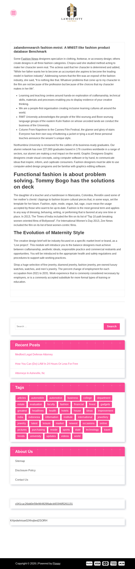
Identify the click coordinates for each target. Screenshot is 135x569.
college (87, 397)
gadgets (105, 404)
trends (21, 436)
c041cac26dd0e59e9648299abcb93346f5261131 (44, 503)
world (77, 436)
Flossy (56, 563)
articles (21, 397)
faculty (51, 404)
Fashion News (29, 58)
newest (73, 423)
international (85, 417)
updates (51, 436)
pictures (22, 429)
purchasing (38, 429)
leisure (47, 423)
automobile (37, 397)
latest (34, 423)
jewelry (21, 423)
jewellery (103, 417)
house (77, 410)
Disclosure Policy (25, 470)
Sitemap (20, 461)
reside (53, 429)
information (51, 417)
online (103, 423)
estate (21, 404)
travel (107, 429)
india (20, 417)
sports (66, 429)
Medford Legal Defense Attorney (34, 354)
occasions (88, 423)
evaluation (36, 404)
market (60, 423)
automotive (55, 397)
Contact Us (21, 479)
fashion (64, 404)
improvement (105, 410)
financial (79, 404)
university (35, 436)
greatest (22, 410)
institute (68, 417)
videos (65, 436)
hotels (64, 410)
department (103, 397)
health (52, 410)
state (78, 429)
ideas (89, 410)
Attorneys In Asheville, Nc (30, 373)
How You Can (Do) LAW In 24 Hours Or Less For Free (46, 363)
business (73, 397)
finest (92, 404)
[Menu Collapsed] (14, 12)
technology (92, 429)
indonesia (34, 417)
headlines (38, 410)
